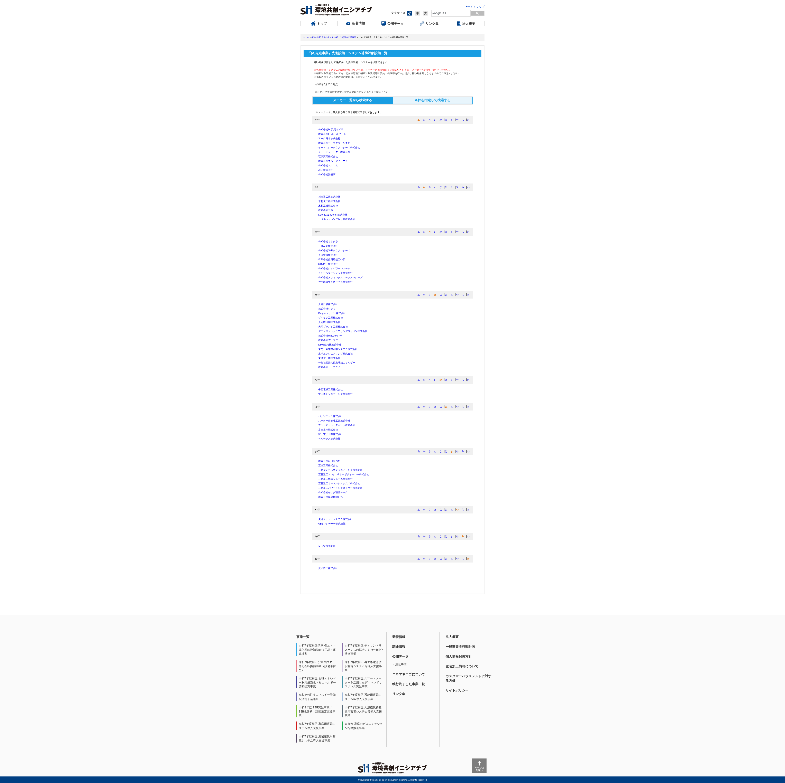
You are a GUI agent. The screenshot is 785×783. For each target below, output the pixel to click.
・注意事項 (399, 664)
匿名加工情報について (462, 666)
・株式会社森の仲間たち (329, 497)
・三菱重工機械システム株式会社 (334, 479)
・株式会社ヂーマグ (327, 340)
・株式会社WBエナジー (329, 335)
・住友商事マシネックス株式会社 (334, 282)
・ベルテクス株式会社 (328, 438)
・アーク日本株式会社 (328, 138)
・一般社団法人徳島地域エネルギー (335, 362)
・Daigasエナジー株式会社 (331, 313)
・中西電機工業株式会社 (329, 389)
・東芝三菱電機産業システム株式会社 (337, 349)
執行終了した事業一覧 (408, 684)
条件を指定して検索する (433, 100)
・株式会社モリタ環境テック (332, 492)
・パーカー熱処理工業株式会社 (333, 420)
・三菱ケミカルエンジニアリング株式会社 (339, 470)
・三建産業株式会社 (327, 246)
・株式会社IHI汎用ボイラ (329, 129)
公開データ (400, 656)
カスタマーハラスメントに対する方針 (468, 678)
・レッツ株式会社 (325, 546)
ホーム (306, 37)
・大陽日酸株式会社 (327, 304)
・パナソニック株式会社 (329, 416)
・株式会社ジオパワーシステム (333, 268)
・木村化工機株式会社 (328, 201)
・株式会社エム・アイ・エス (332, 161)
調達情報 (398, 646)
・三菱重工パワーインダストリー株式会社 (339, 488)
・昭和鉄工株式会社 (327, 264)
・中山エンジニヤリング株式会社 (334, 394)
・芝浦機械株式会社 (327, 255)
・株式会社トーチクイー (329, 367)
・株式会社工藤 (324, 210)
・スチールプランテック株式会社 (334, 273)
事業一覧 (303, 637)
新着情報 (398, 637)
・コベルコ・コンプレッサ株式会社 (335, 219)
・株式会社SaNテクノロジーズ (333, 250)
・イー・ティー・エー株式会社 (333, 152)
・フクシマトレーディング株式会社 (335, 425)
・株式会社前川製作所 (328, 461)
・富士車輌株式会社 (327, 429)
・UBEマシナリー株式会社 (330, 523)
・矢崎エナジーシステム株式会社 (334, 519)
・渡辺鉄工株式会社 (327, 568)
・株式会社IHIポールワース (331, 134)
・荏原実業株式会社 (327, 156)
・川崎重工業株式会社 (328, 196)
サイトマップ (475, 6)
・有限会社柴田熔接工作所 (330, 259)
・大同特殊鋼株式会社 (328, 322)
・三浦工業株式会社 (327, 465)
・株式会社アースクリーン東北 (333, 143)
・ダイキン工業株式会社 (329, 317)
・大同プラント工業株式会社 (332, 326)
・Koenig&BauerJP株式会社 (331, 214)
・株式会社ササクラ (327, 241)
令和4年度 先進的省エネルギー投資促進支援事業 (333, 37)
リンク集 (398, 694)
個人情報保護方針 (459, 656)
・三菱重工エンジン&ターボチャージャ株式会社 (342, 474)
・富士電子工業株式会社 (329, 434)
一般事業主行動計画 (460, 646)
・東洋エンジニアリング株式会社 (334, 353)
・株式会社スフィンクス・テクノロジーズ (339, 277)
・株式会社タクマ (325, 308)
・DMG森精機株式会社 (328, 344)
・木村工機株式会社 (327, 205)
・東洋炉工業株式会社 (328, 358)
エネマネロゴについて (408, 674)
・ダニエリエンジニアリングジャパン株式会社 (341, 331)
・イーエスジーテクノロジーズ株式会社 (338, 147)
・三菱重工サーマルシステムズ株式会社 (338, 483)
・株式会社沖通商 (325, 174)
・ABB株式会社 (324, 170)
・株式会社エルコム (327, 165)
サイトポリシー (457, 690)
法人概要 (452, 637)
